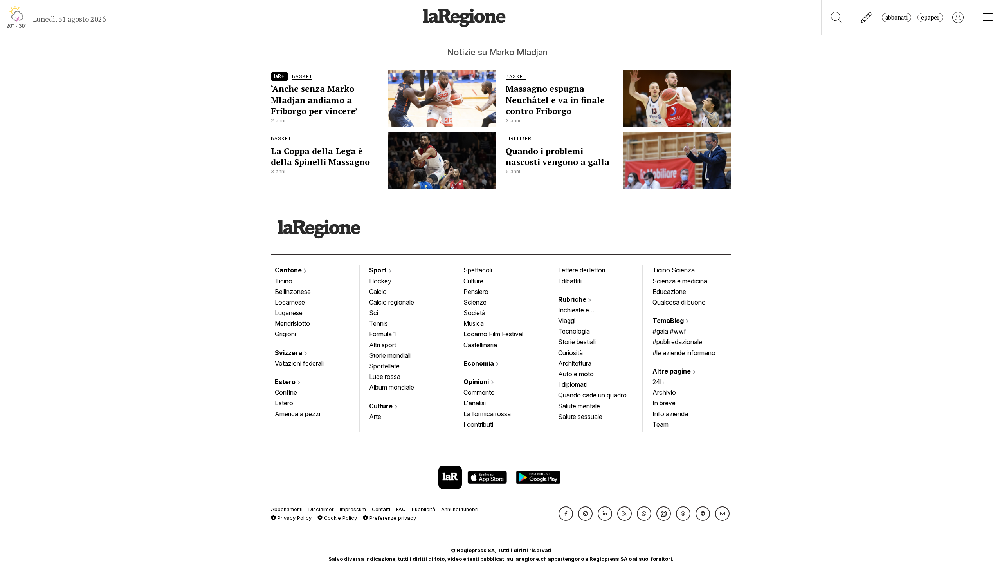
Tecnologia (574, 331)
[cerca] (837, 17)
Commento (479, 392)
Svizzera (289, 353)
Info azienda (670, 414)
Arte (375, 417)
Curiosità (570, 353)
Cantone (289, 270)
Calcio (378, 292)
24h (658, 382)
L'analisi (474, 403)
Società (474, 313)
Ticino (283, 281)
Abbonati (896, 17)
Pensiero (475, 292)
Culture (381, 406)
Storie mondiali (390, 355)
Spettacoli (477, 270)
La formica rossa (487, 414)
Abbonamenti (287, 509)
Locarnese (290, 302)
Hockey (380, 281)
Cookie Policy (340, 518)
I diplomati (572, 384)
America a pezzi (297, 414)
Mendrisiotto (292, 323)
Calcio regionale (391, 302)
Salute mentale (579, 406)
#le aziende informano (683, 353)
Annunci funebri (459, 509)
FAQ (401, 509)
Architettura (574, 363)
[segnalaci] (867, 17)
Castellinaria (480, 345)
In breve (664, 403)
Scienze (475, 302)
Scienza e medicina (679, 281)
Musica (473, 323)
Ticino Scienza (673, 270)
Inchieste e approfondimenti (581, 311)
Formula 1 (382, 334)
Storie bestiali (577, 342)
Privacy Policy (294, 518)
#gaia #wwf (669, 331)
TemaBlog (668, 321)
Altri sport (382, 345)
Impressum (353, 509)
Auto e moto (576, 374)
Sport (378, 270)
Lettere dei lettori (581, 270)
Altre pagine (672, 371)
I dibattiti (570, 281)
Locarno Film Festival (493, 334)
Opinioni (476, 382)
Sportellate (384, 366)
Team (660, 424)
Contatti (381, 509)
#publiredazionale (677, 342)
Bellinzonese (293, 292)
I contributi (478, 424)
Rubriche (573, 299)
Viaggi (566, 321)
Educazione (669, 292)
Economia (479, 363)
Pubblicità (423, 509)
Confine (286, 392)
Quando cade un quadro (592, 395)
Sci (373, 313)
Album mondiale (391, 387)
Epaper (930, 17)
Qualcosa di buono (679, 302)
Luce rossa (384, 377)
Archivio (664, 392)
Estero (286, 382)
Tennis (378, 323)
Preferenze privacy (392, 518)
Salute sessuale (580, 417)
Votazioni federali (299, 363)
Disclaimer (321, 509)
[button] (566, 513)
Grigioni (285, 334)
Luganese (289, 313)
